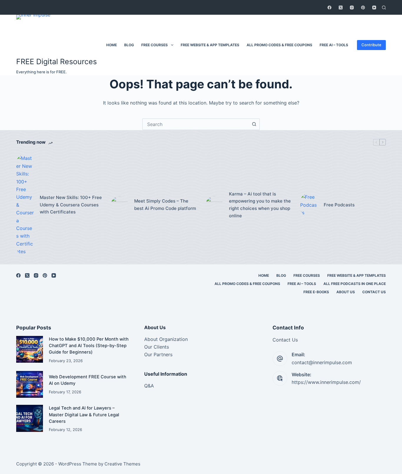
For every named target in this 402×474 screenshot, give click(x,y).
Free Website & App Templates (210, 45)
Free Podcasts (339, 205)
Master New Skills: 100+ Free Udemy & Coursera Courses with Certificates (71, 205)
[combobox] (196, 124)
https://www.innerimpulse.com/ (326, 382)
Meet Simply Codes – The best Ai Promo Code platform (165, 204)
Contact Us (374, 292)
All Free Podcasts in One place (354, 283)
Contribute (371, 44)
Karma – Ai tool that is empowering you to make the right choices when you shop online (260, 204)
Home (111, 45)
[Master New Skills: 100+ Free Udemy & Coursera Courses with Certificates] (25, 204)
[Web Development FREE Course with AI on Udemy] (29, 384)
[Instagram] (352, 7)
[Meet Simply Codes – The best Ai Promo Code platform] (119, 205)
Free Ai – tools (334, 45)
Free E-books (316, 292)
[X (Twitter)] (341, 7)
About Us (345, 292)
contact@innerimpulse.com (322, 362)
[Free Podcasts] (309, 204)
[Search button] (254, 124)
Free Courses (154, 45)
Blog (129, 45)
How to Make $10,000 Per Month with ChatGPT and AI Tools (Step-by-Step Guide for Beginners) (89, 346)
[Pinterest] (363, 7)
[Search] (384, 7)
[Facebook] (329, 7)
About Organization (166, 339)
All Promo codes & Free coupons (279, 45)
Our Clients (156, 347)
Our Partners (158, 354)
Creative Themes (122, 464)
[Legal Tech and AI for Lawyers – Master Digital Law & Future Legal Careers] (29, 418)
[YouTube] (374, 7)
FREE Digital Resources (56, 61)
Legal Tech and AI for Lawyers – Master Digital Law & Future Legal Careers (84, 414)
